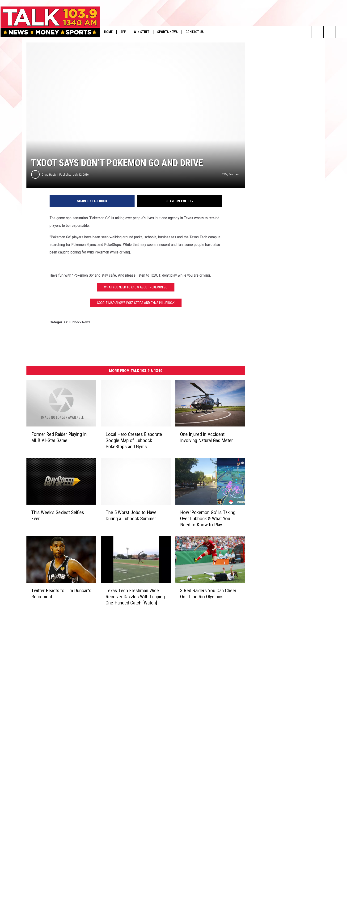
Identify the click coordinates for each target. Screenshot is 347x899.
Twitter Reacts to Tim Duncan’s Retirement (61, 593)
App (123, 32)
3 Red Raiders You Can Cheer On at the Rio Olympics (208, 593)
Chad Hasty (49, 174)
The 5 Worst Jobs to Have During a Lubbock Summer (131, 515)
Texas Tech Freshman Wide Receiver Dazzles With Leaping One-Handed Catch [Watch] (135, 597)
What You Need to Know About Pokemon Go (135, 287)
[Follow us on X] (341, 32)
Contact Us (195, 32)
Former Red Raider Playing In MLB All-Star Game (59, 437)
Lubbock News (79, 322)
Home (108, 32)
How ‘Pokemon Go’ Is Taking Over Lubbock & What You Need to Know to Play (207, 519)
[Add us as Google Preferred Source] (306, 32)
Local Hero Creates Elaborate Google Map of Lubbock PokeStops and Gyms (134, 440)
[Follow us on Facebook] (317, 32)
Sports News (167, 32)
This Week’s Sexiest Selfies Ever (57, 515)
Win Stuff (141, 32)
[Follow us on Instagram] (329, 32)
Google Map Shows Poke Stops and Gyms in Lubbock (135, 303)
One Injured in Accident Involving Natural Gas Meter (206, 437)
